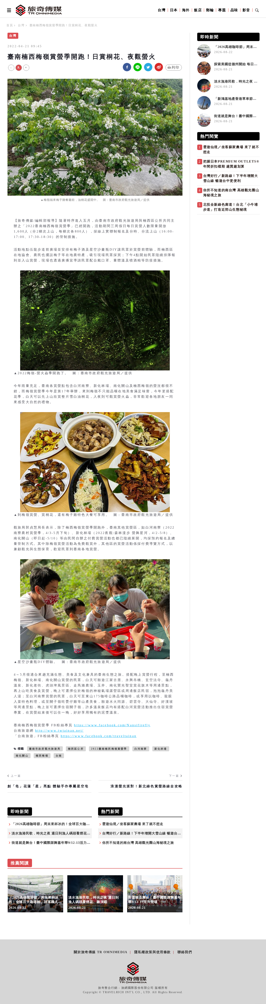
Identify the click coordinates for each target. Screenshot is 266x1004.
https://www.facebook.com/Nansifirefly (112, 725)
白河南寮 (140, 748)
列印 (176, 67)
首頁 (9, 25)
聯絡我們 (184, 952)
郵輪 (210, 10)
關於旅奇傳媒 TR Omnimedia (100, 952)
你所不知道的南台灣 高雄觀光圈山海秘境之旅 (138, 842)
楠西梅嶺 (42, 755)
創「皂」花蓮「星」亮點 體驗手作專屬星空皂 (48, 786)
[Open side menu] (8, 10)
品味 (234, 10)
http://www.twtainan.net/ (59, 730)
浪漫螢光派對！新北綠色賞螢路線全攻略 (146, 786)
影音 (246, 10)
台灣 (161, 10)
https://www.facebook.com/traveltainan (99, 736)
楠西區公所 (76, 748)
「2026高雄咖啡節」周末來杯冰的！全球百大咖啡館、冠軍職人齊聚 (65, 824)
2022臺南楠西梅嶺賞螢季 (109, 748)
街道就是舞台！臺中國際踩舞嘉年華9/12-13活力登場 (53, 842)
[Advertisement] (228, 246)
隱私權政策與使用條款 (152, 952)
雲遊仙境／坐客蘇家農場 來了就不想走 (132, 824)
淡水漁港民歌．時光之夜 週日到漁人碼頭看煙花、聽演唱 (56, 833)
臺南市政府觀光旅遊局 (45, 748)
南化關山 (22, 755)
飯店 (198, 10)
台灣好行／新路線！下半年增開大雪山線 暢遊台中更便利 (147, 833)
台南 (59, 755)
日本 (174, 10)
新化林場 (160, 748)
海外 (186, 10)
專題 (222, 10)
